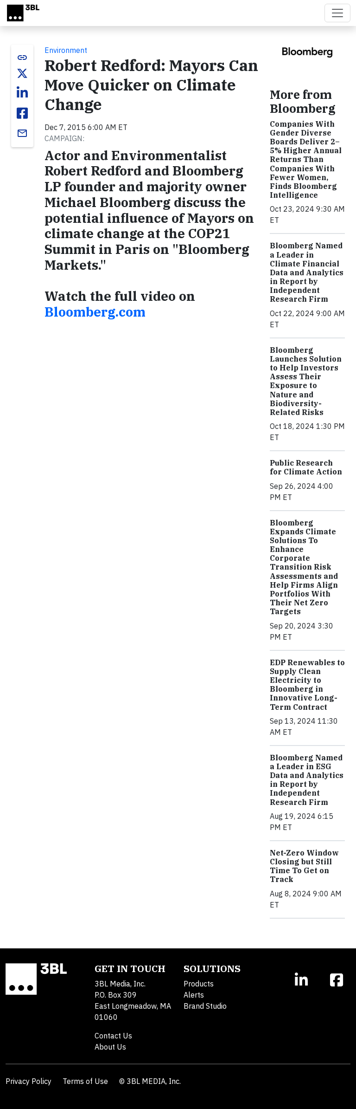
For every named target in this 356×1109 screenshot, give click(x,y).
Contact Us (113, 1035)
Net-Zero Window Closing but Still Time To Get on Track (304, 866)
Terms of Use (85, 1081)
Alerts (194, 994)
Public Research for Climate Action (306, 467)
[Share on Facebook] (22, 113)
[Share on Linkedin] (22, 92)
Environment (65, 50)
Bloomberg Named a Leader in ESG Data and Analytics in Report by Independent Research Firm (306, 780)
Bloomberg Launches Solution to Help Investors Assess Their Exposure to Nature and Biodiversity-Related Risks (306, 381)
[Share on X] (22, 73)
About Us (110, 1046)
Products (199, 983)
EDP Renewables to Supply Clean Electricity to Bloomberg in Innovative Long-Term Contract (307, 685)
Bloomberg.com (95, 311)
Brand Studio (205, 1006)
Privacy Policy (28, 1081)
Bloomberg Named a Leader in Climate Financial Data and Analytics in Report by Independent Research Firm (306, 272)
